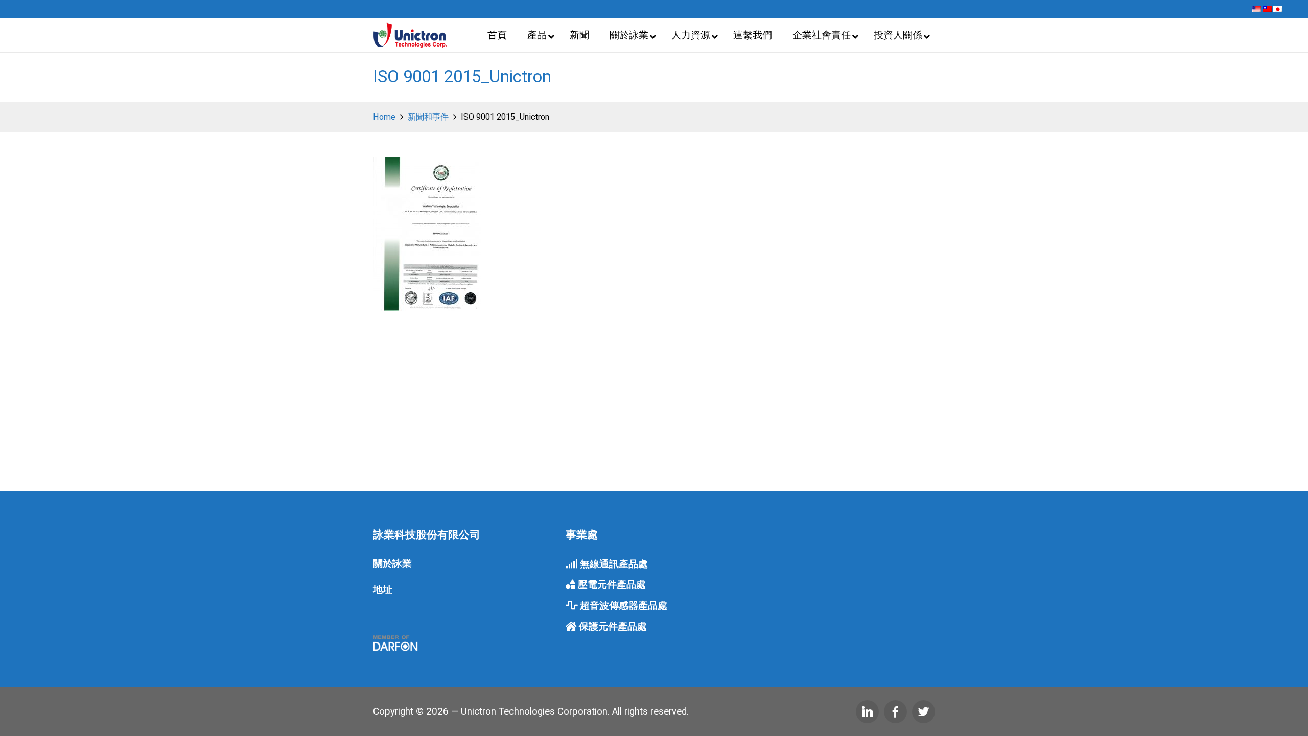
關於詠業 (392, 563)
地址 (382, 589)
